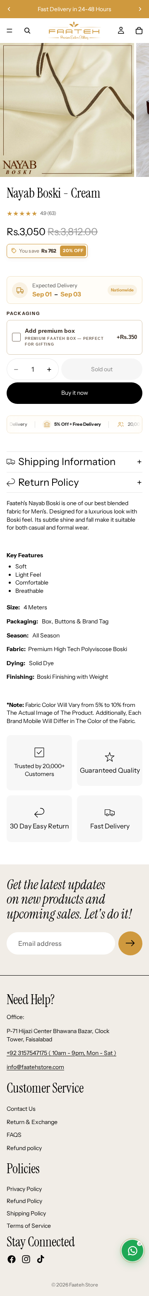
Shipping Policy (26, 1213)
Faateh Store (83, 1285)
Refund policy (24, 1147)
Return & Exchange (32, 1121)
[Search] (27, 30)
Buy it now (74, 392)
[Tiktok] (41, 1259)
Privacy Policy (24, 1189)
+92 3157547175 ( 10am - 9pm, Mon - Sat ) (61, 1053)
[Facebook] (12, 1259)
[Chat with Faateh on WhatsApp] (132, 1250)
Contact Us (21, 1108)
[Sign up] (130, 943)
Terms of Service (29, 1225)
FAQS (14, 1134)
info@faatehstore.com (35, 1067)
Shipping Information (66, 462)
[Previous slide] (9, 9)
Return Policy (48, 482)
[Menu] (9, 30)
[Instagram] (26, 1259)
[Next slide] (140, 9)
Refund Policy (24, 1201)
